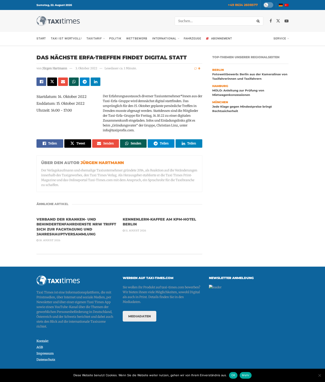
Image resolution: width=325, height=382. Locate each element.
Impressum (45, 353)
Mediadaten (139, 316)
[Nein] (319, 375)
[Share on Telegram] (85, 82)
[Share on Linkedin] (95, 82)
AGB (39, 347)
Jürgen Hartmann (54, 68)
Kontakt (42, 341)
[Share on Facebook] (41, 82)
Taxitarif (94, 38)
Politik (115, 38)
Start (41, 38)
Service (279, 38)
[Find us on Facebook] (271, 21)
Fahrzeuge (192, 38)
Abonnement (221, 38)
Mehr (245, 375)
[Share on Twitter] (52, 82)
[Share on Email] (63, 82)
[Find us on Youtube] (287, 21)
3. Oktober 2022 (86, 68)
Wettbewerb (136, 38)
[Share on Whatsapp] (74, 82)
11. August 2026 (135, 230)
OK (233, 375)
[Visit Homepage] (58, 21)
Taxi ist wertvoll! (66, 38)
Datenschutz (45, 360)
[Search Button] (258, 21)
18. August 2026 (49, 240)
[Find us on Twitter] (278, 21)
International (164, 38)
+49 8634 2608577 (243, 5)
